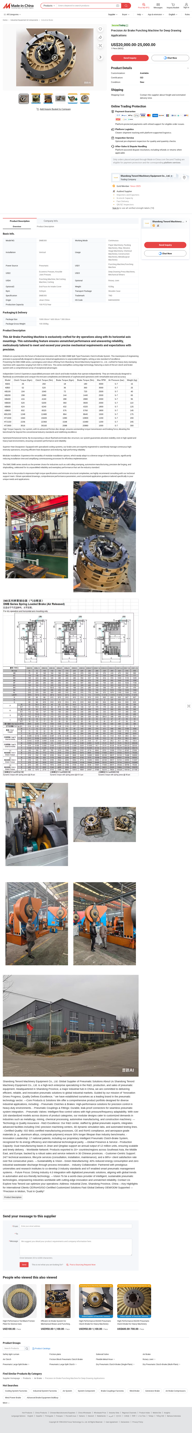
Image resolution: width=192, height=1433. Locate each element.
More (5, 1402)
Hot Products (27, 1413)
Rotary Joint (148, 1359)
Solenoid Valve (102, 1354)
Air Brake (147, 1354)
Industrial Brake (47, 20)
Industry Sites (114, 1413)
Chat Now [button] (172, 58)
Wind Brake (134, 1390)
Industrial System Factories (45, 1390)
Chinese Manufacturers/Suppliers (62, 1413)
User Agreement (112, 1422)
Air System (67, 1390)
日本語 (126, 1416)
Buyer (124, 14)
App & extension (155, 14)
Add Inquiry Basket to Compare (55, 109)
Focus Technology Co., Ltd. (77, 1422)
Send (24, 1264)
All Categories (13, 14)
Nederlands (101, 1416)
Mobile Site (157, 1413)
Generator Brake (152, 1390)
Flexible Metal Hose (104, 1359)
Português (49, 1416)
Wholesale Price (100, 1413)
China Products (41, 1413)
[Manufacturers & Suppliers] (18, 6)
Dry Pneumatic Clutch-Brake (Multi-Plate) (160, 1364)
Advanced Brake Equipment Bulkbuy (42, 1397)
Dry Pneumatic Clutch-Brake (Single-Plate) (114, 1364)
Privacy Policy (137, 1422)
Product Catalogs (42, 1348)
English (30, 1416)
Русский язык (71, 1416)
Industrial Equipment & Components (24, 20)
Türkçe (150, 1416)
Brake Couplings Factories (112, 1390)
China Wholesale (84, 1413)
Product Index (144, 1413)
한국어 (118, 1416)
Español (39, 1416)
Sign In (115, 208)
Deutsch (91, 1416)
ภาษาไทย (141, 1416)
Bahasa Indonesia (174, 1416)
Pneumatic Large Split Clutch (62, 1364)
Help (139, 14)
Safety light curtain (11, 1354)
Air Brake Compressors (176, 1390)
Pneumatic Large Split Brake (15, 1364)
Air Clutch (7, 1359)
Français (59, 1416)
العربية (111, 1416)
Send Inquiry (130, 58)
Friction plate (55, 1354)
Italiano (82, 1416)
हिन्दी (133, 1416)
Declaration (125, 1422)
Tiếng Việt (160, 1416)
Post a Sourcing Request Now (81, 1264)
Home (5, 20)
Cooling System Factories (16, 1390)
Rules (187, 14)
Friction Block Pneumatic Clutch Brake (66, 1359)
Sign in (186, 7)
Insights (167, 1413)
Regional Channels (129, 1413)
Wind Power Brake (13, 1397)
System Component (86, 1390)
